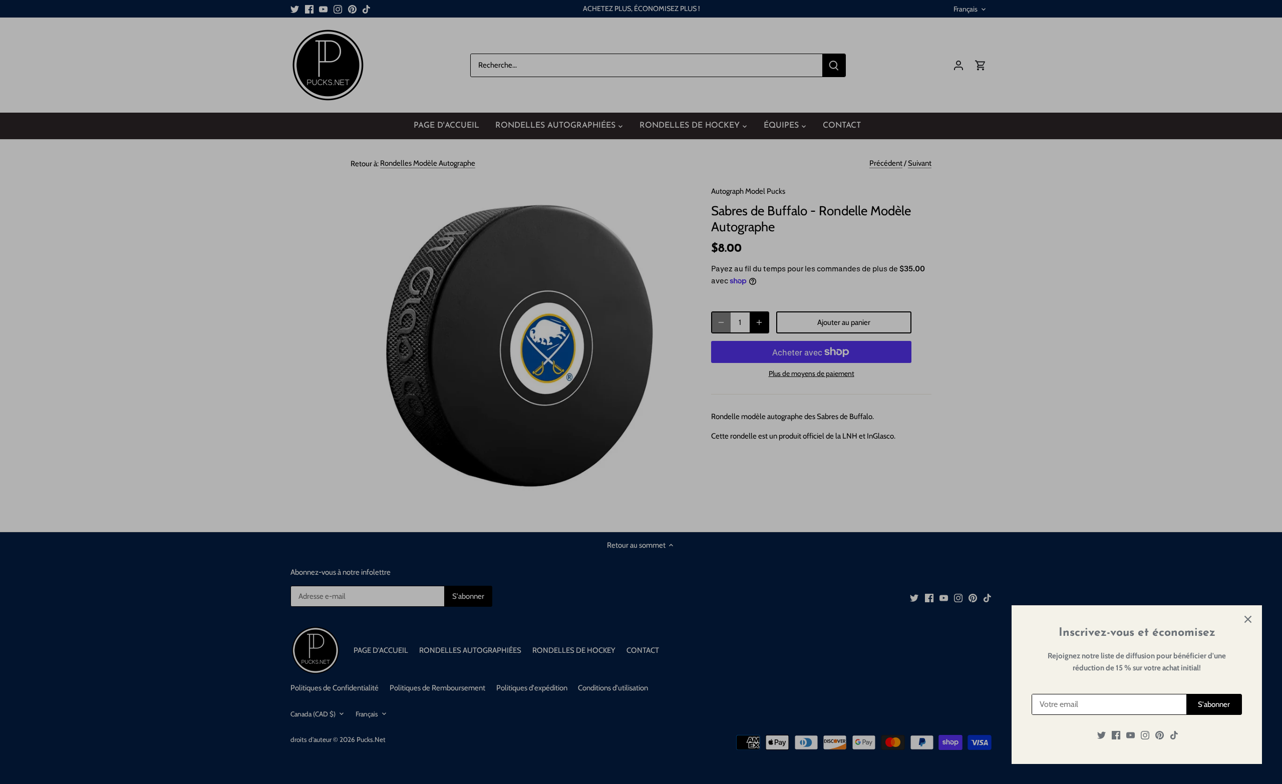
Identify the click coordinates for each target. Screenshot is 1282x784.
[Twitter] (1101, 735)
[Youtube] (1130, 735)
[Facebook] (1116, 735)
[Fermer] (1248, 619)
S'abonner (1214, 704)
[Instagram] (1145, 735)
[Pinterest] (1159, 735)
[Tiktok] (1174, 735)
